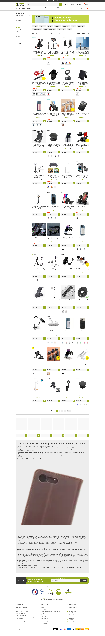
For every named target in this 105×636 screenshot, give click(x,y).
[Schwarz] (33, 125)
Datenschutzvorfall (45, 618)
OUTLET (83, 8)
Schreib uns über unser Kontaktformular (73, 612)
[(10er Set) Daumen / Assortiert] (40, 94)
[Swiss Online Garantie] (35, 592)
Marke (49, 26)
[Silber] (33, 373)
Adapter (17, 17)
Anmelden (84, 580)
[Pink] (84, 342)
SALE (88, 8)
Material (41, 26)
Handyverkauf (44, 613)
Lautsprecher (18, 38)
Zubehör (18, 8)
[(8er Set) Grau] (44, 94)
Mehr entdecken (74, 8)
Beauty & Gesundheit (44, 8)
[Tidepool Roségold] (48, 156)
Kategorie (57, 26)
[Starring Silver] (55, 156)
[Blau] (66, 62)
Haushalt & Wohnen (56, 8)
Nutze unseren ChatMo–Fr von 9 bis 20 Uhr (73, 608)
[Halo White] (51, 156)
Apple (23, 8)
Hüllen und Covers (54, 534)
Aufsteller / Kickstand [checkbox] (49, 29)
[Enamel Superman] (58, 156)
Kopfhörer (18, 31)
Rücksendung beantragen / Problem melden (50, 611)
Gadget (17, 24)
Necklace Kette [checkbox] (36, 29)
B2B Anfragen (44, 623)
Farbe (34, 26)
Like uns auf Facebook (71, 615)
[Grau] (62, 62)
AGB (42, 620)
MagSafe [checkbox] (65, 26)
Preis (73, 26)
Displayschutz (18, 20)
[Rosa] (48, 218)
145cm (34, 187)
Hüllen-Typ (80, 26)
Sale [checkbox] (69, 29)
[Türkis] (80, 342)
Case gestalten (35, 8)
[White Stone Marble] (80, 404)
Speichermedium (19, 43)
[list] (52, 427)
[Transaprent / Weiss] (40, 125)
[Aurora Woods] (77, 404)
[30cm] (33, 280)
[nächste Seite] (62, 33)
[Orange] (69, 62)
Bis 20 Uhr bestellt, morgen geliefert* (25, 621)
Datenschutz (43, 616)
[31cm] (37, 280)
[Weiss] (48, 62)
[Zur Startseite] (20, 4)
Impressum (43, 614)
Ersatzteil (18, 22)
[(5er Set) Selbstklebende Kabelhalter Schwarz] (37, 94)
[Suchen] (60, 4)
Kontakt (42, 607)
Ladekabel (18, 36)
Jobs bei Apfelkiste (45, 621)
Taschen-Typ (61, 29)
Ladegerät (18, 34)
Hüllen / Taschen (19, 15)
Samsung (29, 8)
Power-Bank (18, 41)
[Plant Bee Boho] (84, 404)
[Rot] (48, 94)
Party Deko (65, 8)
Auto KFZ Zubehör (19, 29)
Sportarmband (19, 45)
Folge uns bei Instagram (71, 619)
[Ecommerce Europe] (43, 592)
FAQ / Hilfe (43, 609)
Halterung (18, 27)
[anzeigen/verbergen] (29, 15)
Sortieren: (78, 33)
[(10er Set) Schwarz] (33, 94)
